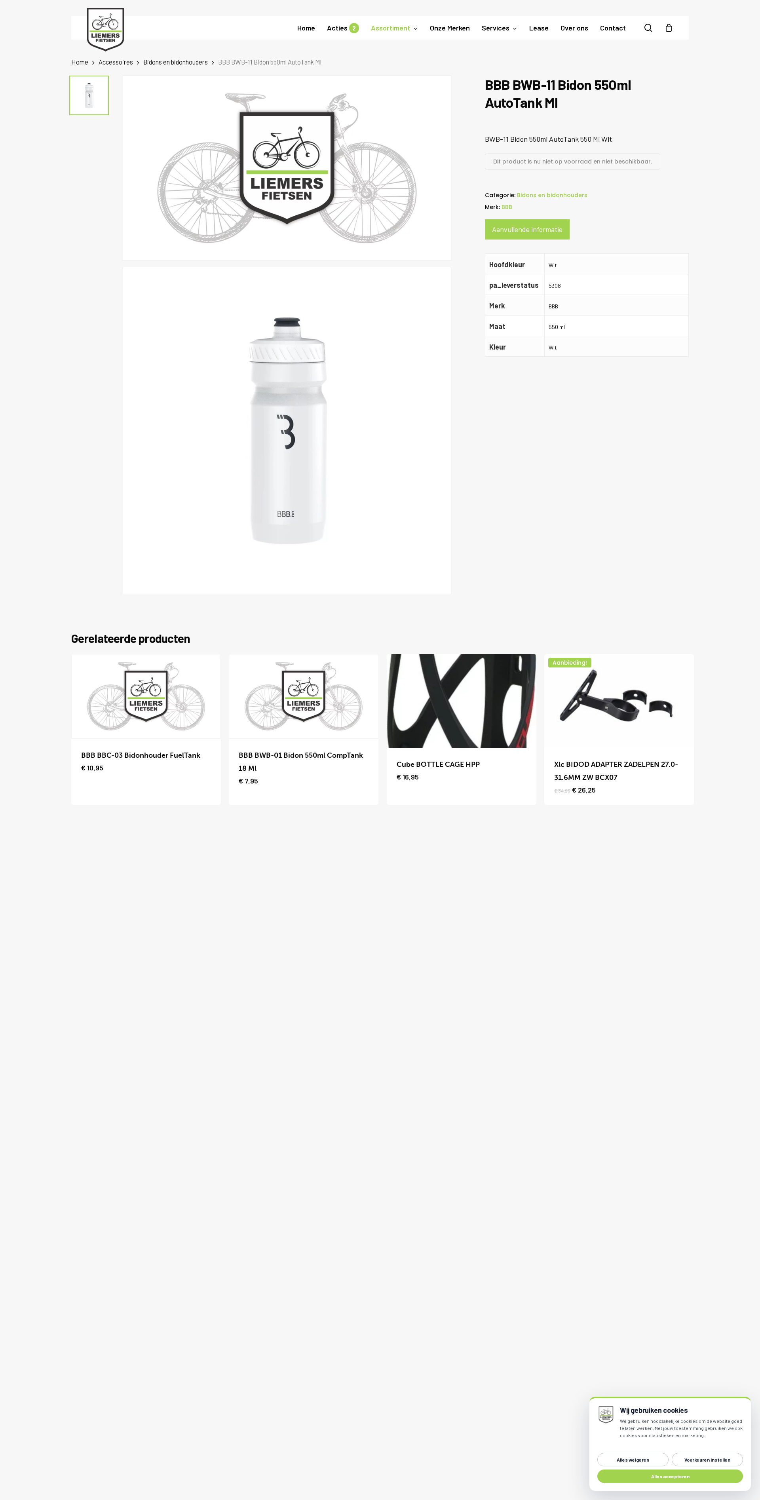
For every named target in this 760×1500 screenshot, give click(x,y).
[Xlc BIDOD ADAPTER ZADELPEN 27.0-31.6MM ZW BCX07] (619, 701)
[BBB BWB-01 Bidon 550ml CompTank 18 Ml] (303, 696)
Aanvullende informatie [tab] (527, 229)
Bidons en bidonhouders (175, 62)
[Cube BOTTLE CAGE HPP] (461, 701)
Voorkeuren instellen (707, 1459)
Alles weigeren (633, 1459)
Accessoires (116, 62)
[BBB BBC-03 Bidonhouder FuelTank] (146, 696)
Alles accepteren (670, 1476)
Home (79, 62)
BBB (507, 207)
